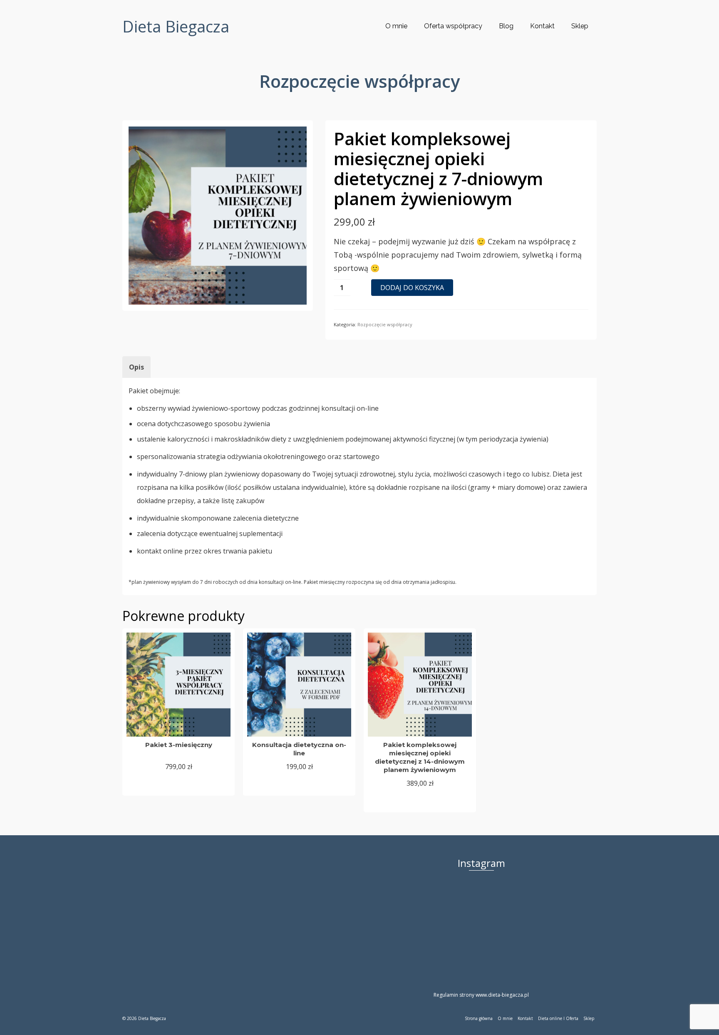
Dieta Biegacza (175, 26)
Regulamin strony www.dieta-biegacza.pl (481, 994)
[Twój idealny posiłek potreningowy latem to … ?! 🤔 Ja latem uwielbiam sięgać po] (571, 903)
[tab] (136, 367)
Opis (136, 367)
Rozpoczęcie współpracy (384, 324)
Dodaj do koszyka (412, 287)
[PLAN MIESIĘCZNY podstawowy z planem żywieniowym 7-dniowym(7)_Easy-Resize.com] (218, 214)
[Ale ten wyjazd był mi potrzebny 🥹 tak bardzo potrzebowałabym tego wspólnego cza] (439, 903)
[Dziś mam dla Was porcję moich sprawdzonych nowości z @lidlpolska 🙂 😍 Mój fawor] (527, 903)
